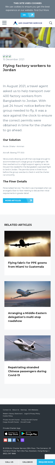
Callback (27, 462)
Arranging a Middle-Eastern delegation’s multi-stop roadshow (27, 317)
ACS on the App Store (12, 433)
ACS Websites (33, 410)
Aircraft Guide (26, 422)
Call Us (9, 462)
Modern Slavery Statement (13, 414)
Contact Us (7, 410)
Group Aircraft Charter (29, 420)
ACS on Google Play (29, 433)
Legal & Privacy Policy (32, 414)
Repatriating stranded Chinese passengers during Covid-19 (27, 371)
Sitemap (24, 410)
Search (50, 23)
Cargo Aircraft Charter (11, 422)
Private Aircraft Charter (11, 420)
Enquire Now (46, 462)
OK (24, 15)
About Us (15, 410)
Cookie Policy (8, 416)
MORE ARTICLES (13, 200)
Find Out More (41, 10)
